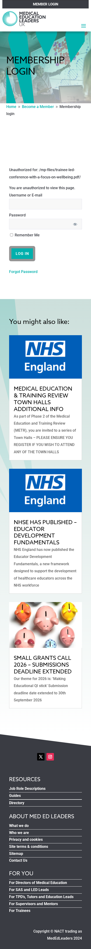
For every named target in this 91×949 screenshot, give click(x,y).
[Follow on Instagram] (50, 757)
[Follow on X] (41, 757)
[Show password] (75, 224)
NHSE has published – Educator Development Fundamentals (45, 532)
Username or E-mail (25, 195)
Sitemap (16, 853)
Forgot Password (23, 271)
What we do (19, 825)
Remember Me (27, 235)
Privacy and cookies (26, 839)
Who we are (19, 832)
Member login (45, 4)
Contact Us (18, 860)
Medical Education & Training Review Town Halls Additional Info (43, 399)
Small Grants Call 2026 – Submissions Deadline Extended (43, 665)
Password (17, 215)
